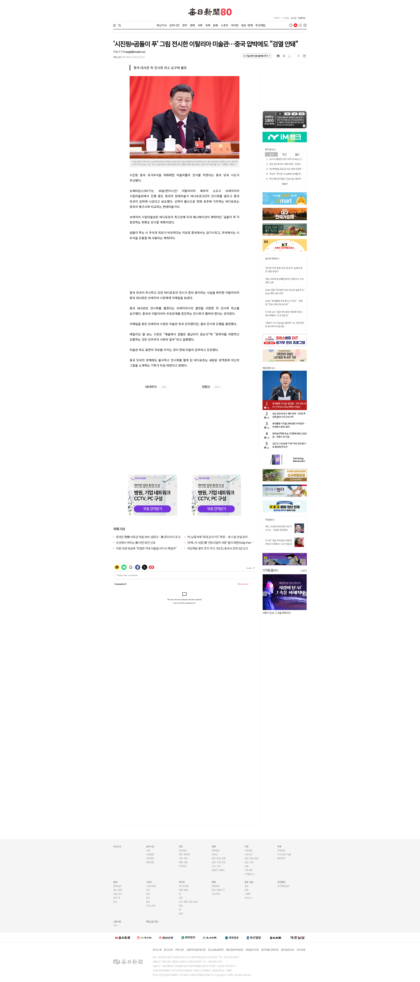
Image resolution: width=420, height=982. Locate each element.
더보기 (304, 570)
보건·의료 (248, 862)
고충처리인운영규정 (196, 949)
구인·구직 (216, 866)
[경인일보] (188, 937)
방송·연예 (247, 25)
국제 (207, 25)
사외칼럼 (150, 858)
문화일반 (117, 886)
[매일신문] (122, 937)
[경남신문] (166, 937)
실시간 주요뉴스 (272, 258)
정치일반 (183, 850)
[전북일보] (275, 937)
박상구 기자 (119, 52)
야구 (148, 890)
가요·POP (216, 894)
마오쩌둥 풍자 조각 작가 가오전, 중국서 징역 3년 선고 (217, 548)
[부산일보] (254, 937)
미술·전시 (117, 894)
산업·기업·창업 (218, 862)
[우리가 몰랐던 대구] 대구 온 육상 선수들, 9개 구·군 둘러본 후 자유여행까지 (302, 159)
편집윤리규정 (252, 949)
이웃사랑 (248, 870)
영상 (246, 886)
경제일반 (216, 850)
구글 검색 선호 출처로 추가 (257, 55)
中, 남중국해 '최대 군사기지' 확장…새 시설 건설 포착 (217, 537)
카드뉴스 (248, 898)
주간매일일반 (283, 886)
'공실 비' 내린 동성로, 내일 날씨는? (280, 612)
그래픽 (247, 894)
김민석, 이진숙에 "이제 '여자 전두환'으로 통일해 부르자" (289, 445)
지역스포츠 (151, 905)
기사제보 (285, 18)
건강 (181, 898)
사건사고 (248, 854)
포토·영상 (248, 882)
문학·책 (116, 898)
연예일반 (216, 886)
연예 (214, 882)
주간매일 (260, 25)
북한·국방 (183, 862)
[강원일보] (144, 937)
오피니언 (174, 25)
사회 (200, 25)
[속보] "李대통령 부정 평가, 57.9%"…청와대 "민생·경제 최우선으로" (284, 302)
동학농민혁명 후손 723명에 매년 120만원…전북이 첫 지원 (289, 435)
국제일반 (281, 850)
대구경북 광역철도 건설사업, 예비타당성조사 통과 (291, 178)
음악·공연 (117, 890)
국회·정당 (183, 858)
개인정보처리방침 (234, 949)
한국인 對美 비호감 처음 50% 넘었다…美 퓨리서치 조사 (148, 537)
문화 (215, 25)
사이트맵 (300, 949)
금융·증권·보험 (218, 858)
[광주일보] (210, 937)
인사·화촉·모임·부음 (188, 902)
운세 (181, 913)
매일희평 (150, 862)
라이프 (234, 25)
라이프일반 (184, 886)
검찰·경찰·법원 (251, 858)
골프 (148, 902)
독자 (181, 905)
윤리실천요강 (287, 949)
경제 (192, 25)
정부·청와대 (184, 854)
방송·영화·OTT (218, 890)
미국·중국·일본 (284, 854)
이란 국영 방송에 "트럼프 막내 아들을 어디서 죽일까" (146, 548)
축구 (148, 894)
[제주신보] (297, 937)
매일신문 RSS (152, 921)
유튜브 (211, 386)
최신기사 (162, 25)
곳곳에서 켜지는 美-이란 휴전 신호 (135, 542)
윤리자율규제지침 (270, 949)
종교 (115, 902)
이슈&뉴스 (269, 519)
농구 (148, 898)
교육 (246, 866)
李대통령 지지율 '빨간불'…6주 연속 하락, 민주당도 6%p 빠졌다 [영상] (289, 405)
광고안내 (168, 949)
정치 (184, 25)
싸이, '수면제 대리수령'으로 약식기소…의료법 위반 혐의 (278, 528)
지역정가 (183, 866)
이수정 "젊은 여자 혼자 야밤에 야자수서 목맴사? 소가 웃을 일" (279, 542)
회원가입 (301, 18)
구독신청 (179, 949)
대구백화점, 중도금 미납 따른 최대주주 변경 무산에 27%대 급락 (297, 168)
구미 (115, 925)
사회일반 (248, 850)
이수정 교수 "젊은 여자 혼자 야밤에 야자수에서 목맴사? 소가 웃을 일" (283, 313)
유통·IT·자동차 (218, 870)
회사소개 (157, 949)
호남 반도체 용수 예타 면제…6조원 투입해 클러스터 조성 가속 (296, 164)
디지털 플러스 (270, 570)
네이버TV (156, 386)
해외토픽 (281, 858)
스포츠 (224, 25)
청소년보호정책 (215, 949)
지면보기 (276, 18)
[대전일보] (232, 937)
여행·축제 (183, 890)
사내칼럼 (150, 854)
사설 (148, 850)
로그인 (293, 18)
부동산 (215, 854)
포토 (246, 890)
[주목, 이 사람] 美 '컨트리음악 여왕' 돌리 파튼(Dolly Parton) (221, 542)
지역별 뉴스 (249, 874)
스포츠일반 (151, 886)
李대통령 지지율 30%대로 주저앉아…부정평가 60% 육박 (289, 425)
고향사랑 (117, 921)
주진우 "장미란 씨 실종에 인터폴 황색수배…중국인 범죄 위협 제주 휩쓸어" (302, 173)
